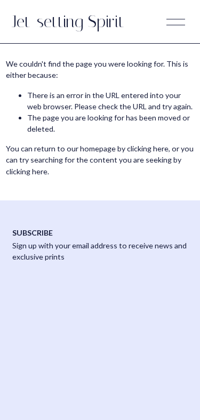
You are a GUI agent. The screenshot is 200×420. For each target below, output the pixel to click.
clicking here (148, 148)
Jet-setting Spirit (68, 21)
